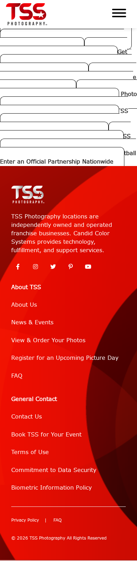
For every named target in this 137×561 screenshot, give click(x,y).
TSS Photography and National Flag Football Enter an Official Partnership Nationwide (68, 157)
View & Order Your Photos (48, 340)
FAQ (16, 376)
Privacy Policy (25, 520)
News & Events (32, 322)
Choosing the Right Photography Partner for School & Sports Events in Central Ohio (68, 86)
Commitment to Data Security (53, 470)
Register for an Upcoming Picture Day (64, 358)
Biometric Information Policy (51, 487)
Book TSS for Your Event (46, 434)
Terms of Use (30, 452)
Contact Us (26, 416)
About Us (24, 304)
